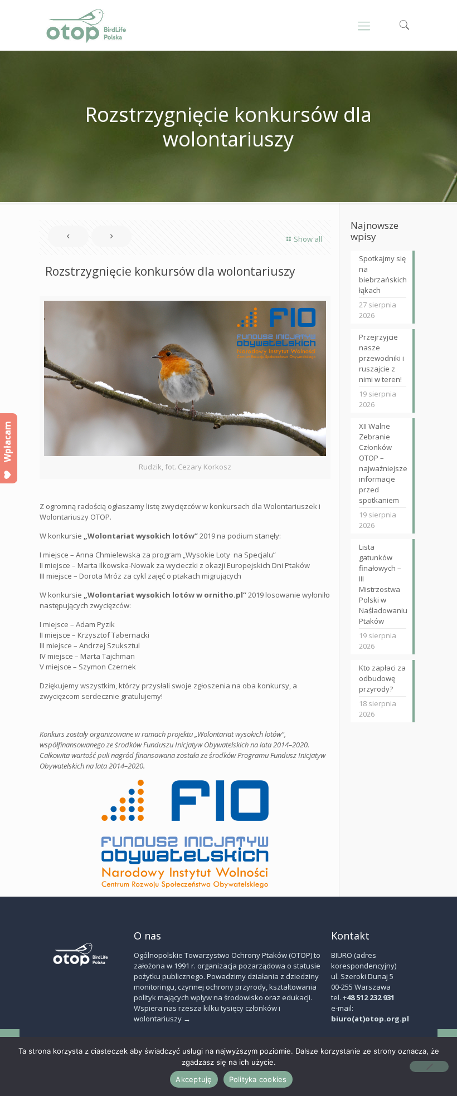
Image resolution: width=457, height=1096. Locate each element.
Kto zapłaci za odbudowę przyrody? (382, 678)
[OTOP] (86, 25)
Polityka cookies (258, 1079)
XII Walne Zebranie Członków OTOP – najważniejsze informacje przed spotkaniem (382, 463)
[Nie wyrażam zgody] (429, 1066)
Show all (308, 239)
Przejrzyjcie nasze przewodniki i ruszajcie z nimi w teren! (381, 358)
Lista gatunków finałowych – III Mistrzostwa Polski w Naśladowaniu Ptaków (382, 584)
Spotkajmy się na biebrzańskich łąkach (382, 274)
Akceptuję (194, 1079)
